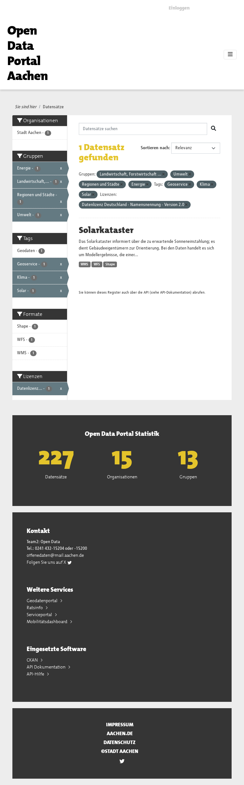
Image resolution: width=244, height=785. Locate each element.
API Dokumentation (46, 667)
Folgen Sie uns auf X (47, 562)
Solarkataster (106, 230)
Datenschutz (120, 742)
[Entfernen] (163, 174)
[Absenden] (213, 129)
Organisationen (122, 477)
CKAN (33, 660)
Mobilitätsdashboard (47, 621)
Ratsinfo (35, 607)
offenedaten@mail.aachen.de (55, 555)
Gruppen (188, 477)
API (146, 292)
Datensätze (53, 107)
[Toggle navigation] (230, 54)
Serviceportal (40, 614)
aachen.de (120, 733)
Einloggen (179, 8)
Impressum (119, 724)
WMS (84, 264)
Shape (110, 264)
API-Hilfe (36, 674)
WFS (97, 264)
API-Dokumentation (175, 292)
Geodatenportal (42, 600)
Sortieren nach (155, 148)
